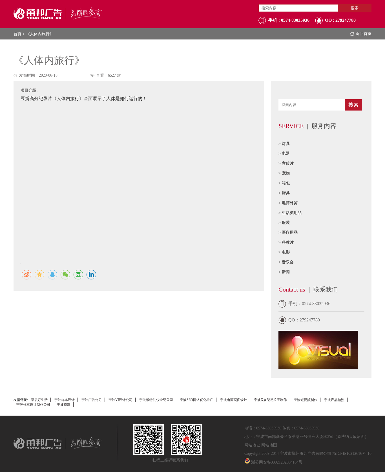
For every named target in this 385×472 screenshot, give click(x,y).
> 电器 (284, 153)
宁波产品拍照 (334, 400)
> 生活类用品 (290, 213)
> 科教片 (286, 242)
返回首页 (363, 34)
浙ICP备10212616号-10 (351, 453)
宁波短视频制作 (305, 400)
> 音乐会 (286, 262)
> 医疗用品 (288, 232)
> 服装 (284, 222)
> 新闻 (284, 272)
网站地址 (252, 445)
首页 (17, 34)
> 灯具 (284, 144)
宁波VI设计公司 (120, 400)
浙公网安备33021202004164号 (276, 462)
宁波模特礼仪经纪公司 (156, 400)
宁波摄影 (63, 405)
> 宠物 (284, 173)
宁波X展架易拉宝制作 (270, 400)
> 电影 (284, 252)
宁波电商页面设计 (233, 400)
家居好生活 (39, 400)
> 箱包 (284, 183)
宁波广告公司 (91, 400)
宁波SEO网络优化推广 (196, 400)
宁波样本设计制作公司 (33, 405)
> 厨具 (284, 193)
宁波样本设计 (64, 400)
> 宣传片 (286, 163)
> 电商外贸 (288, 203)
